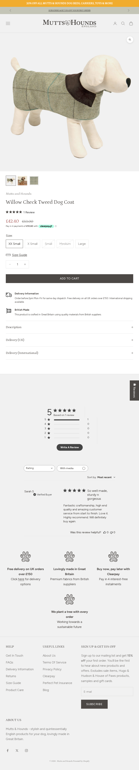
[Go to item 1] (11, 181)
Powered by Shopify (81, 761)
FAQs (9, 662)
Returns (11, 676)
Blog (46, 690)
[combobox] (39, 468)
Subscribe (94, 704)
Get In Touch (14, 655)
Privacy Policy (52, 669)
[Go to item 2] (22, 181)
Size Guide (13, 683)
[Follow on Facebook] (7, 750)
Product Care (15, 690)
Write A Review (69, 447)
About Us (49, 655)
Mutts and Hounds (18, 194)
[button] (69, 254)
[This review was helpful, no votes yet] (104, 532)
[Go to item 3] (34, 181)
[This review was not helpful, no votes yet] (111, 532)
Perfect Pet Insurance (57, 683)
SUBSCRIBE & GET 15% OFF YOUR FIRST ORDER (70, 10)
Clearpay (49, 676)
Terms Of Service (54, 662)
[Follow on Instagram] (26, 750)
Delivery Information (20, 669)
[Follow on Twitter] (17, 750)
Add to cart (69, 278)
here (21, 579)
